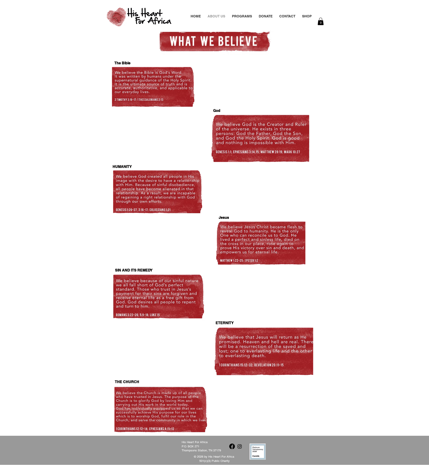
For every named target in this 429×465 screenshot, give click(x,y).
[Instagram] (239, 446)
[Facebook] (232, 446)
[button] (265, 16)
